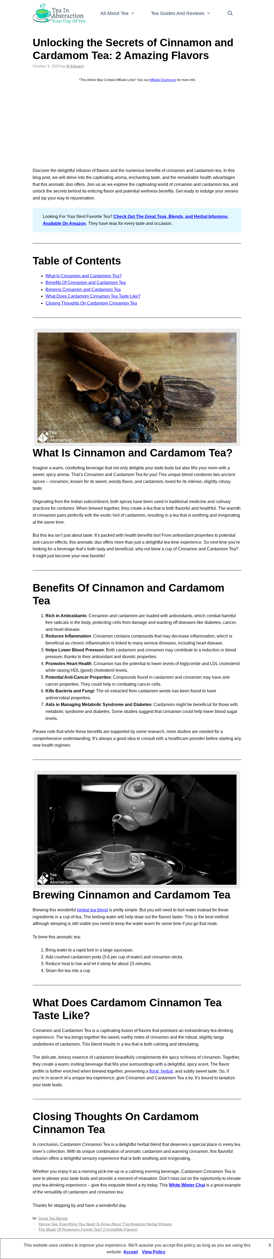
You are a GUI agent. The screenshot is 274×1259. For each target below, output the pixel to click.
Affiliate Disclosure (162, 80)
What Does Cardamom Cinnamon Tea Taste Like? (92, 296)
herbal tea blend (92, 910)
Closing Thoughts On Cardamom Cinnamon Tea (91, 303)
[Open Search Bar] (230, 13)
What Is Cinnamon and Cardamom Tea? (83, 276)
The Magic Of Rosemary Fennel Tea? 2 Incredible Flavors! (88, 1229)
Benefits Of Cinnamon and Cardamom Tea (85, 282)
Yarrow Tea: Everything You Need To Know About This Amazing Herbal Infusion (105, 1224)
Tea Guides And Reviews (177, 13)
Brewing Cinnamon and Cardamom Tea (83, 289)
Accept (130, 1252)
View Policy (153, 1252)
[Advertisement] (137, 124)
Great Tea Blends (53, 1218)
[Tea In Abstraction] (60, 13)
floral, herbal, (161, 1071)
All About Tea (114, 13)
